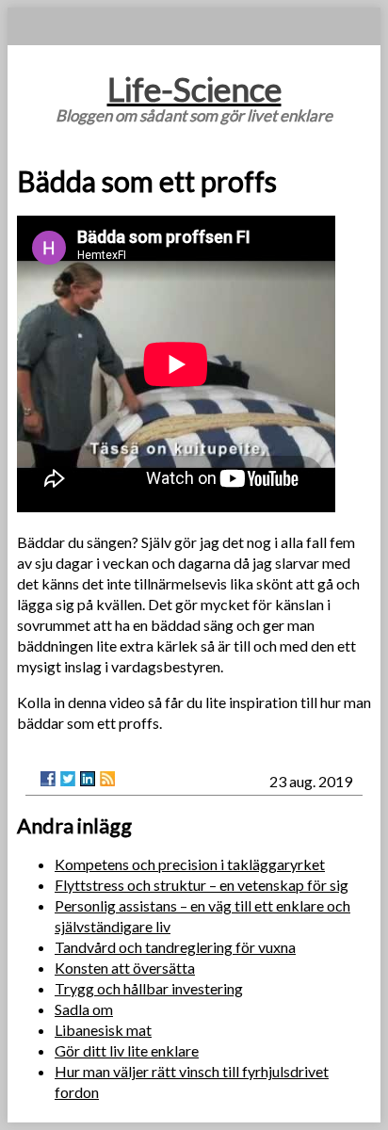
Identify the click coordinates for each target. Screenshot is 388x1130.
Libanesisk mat (103, 1030)
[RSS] (107, 778)
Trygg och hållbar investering (149, 988)
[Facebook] (48, 778)
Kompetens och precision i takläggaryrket (190, 864)
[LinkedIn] (87, 778)
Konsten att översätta (125, 968)
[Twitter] (67, 778)
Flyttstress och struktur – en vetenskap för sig (201, 885)
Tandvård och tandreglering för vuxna (175, 947)
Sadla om (84, 1009)
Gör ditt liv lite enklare (127, 1050)
